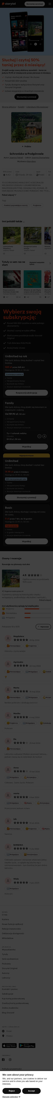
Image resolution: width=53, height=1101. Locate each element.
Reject (12, 1091)
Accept (31, 1091)
